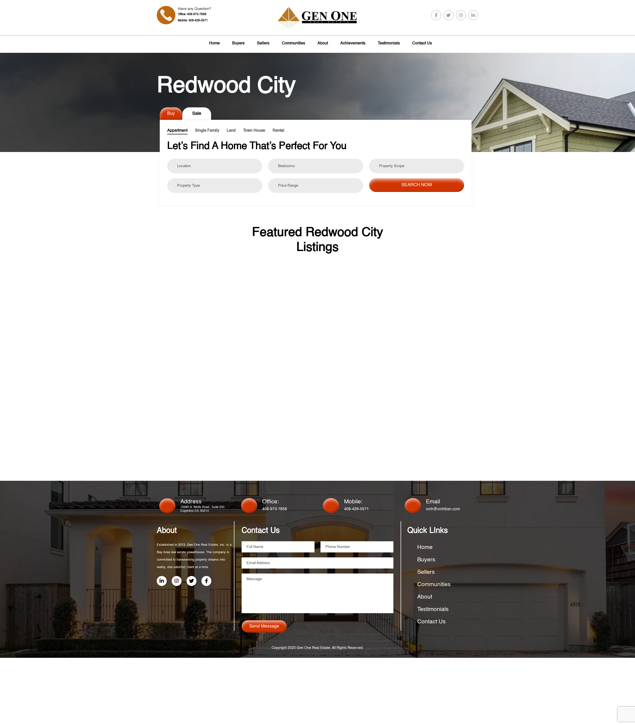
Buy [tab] (171, 113)
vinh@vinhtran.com (443, 509)
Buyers (238, 43)
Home (214, 43)
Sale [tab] (196, 113)
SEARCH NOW (416, 185)
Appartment (177, 131)
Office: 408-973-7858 (192, 14)
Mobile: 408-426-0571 (193, 20)
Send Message (264, 626)
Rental (278, 131)
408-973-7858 (274, 509)
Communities (293, 43)
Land (231, 131)
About (323, 43)
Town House (254, 131)
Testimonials (389, 43)
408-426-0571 (356, 509)
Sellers (263, 43)
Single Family (207, 131)
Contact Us (422, 43)
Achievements (352, 43)
